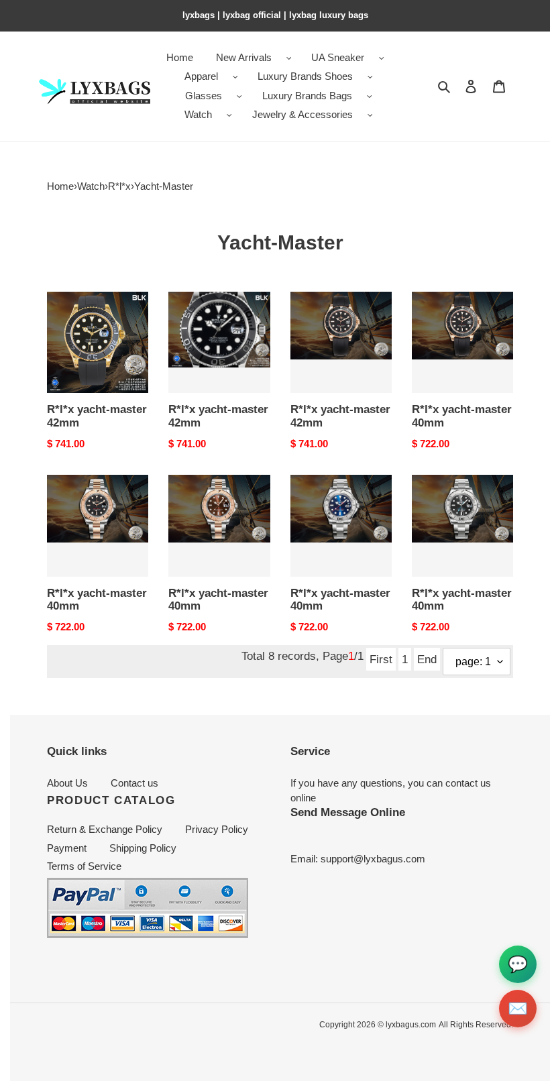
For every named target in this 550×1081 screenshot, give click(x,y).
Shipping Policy (142, 848)
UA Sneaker (337, 57)
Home (60, 186)
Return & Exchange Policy (104, 829)
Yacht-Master (163, 186)
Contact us (134, 783)
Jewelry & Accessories (302, 114)
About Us (67, 783)
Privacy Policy (216, 829)
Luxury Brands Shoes (305, 76)
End (427, 659)
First (381, 659)
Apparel (201, 76)
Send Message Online (347, 812)
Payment (67, 848)
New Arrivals (244, 57)
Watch (198, 114)
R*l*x (119, 186)
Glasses (203, 95)
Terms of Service (84, 866)
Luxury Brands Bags (307, 95)
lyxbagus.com (411, 1024)
